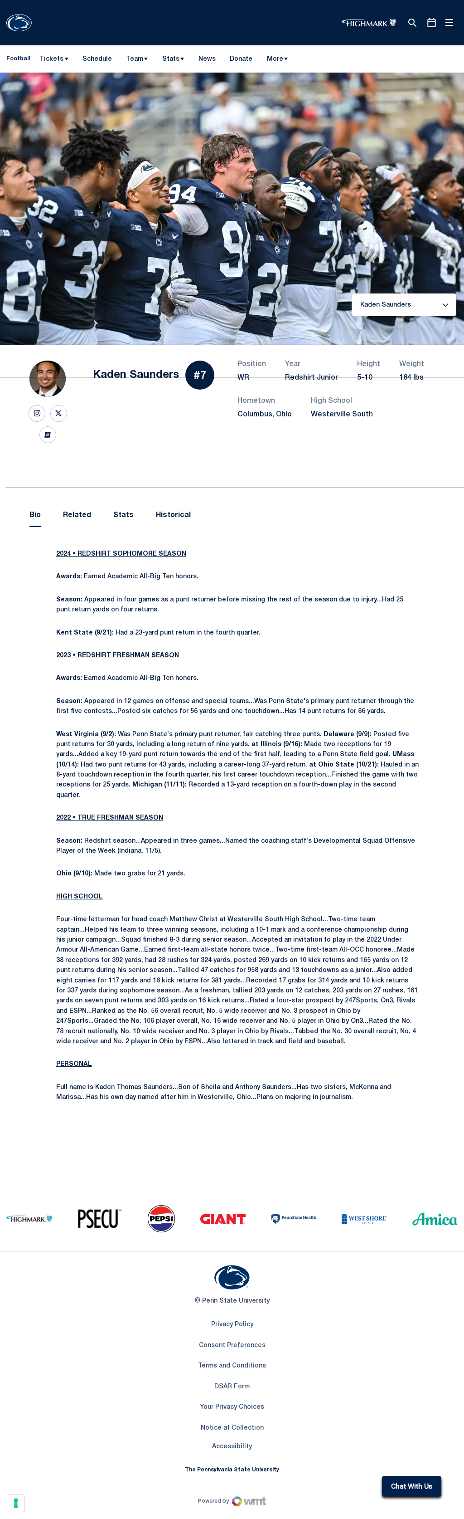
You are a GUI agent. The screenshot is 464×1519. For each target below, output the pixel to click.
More (275, 59)
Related (77, 515)
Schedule (97, 59)
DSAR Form (232, 1387)
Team (134, 59)
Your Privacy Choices (232, 1407)
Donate (240, 60)
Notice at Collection (232, 1428)
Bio (35, 515)
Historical (173, 515)
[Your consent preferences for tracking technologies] (15, 1503)
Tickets (51, 59)
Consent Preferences (232, 1345)
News (207, 59)
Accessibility (232, 1446)
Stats (170, 59)
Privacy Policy (232, 1325)
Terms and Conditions (232, 1366)
